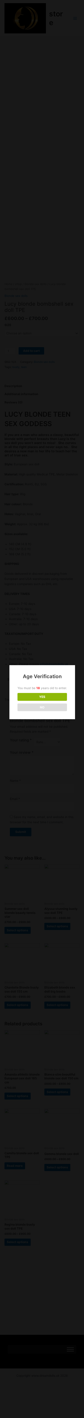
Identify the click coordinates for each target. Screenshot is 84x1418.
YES (42, 697)
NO (42, 707)
